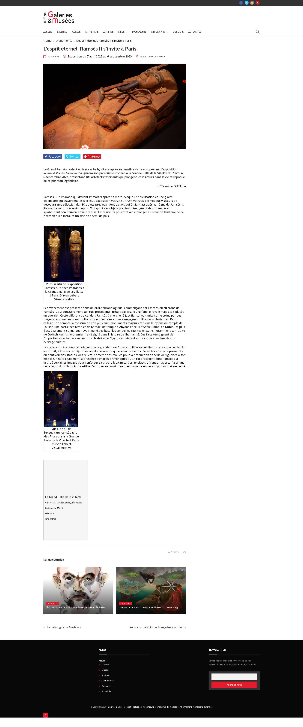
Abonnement (186, 707)
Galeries (62, 31)
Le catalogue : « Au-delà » (63, 627)
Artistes (108, 31)
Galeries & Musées (116, 707)
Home (47, 40)
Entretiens (92, 31)
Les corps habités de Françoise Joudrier (155, 627)
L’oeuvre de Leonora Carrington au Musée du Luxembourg (148, 607)
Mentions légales (134, 707)
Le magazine (172, 707)
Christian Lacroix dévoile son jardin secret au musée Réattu (76, 607)
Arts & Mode (52, 603)
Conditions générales (202, 707)
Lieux (121, 31)
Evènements (139, 31)
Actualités (194, 31)
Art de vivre (158, 31)
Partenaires (160, 707)
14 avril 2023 (53, 56)
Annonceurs (148, 707)
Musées (76, 31)
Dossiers (178, 31)
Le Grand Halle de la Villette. (152, 56)
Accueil (47, 31)
